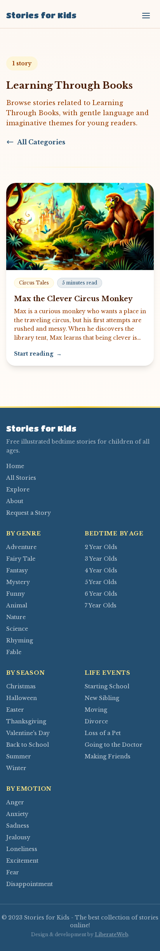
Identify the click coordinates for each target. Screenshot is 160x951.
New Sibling (102, 698)
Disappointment (29, 884)
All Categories (41, 142)
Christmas (21, 686)
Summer (18, 756)
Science (17, 628)
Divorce (96, 721)
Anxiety (17, 814)
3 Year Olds (101, 558)
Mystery (18, 582)
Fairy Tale (20, 558)
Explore (18, 489)
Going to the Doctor (114, 744)
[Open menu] (146, 15)
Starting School (107, 686)
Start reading (38, 353)
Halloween (21, 698)
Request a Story (28, 512)
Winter (16, 768)
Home (15, 466)
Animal (16, 605)
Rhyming (19, 640)
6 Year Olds (101, 593)
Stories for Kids (41, 15)
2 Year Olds (101, 547)
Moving (96, 709)
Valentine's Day (28, 733)
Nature (16, 617)
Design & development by (79, 934)
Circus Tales (34, 283)
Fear (12, 872)
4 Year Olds (101, 570)
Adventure (21, 547)
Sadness (17, 825)
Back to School (27, 744)
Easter (15, 709)
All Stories (21, 477)
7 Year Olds (101, 605)
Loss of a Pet (103, 733)
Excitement (22, 860)
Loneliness (21, 849)
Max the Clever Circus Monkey (73, 299)
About (14, 501)
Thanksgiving (26, 721)
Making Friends (107, 756)
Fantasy (17, 570)
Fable (13, 652)
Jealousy (18, 837)
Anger (15, 802)
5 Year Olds (101, 582)
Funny (15, 593)
